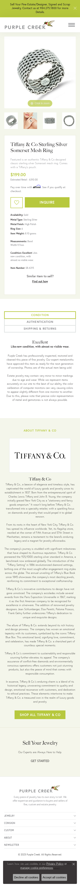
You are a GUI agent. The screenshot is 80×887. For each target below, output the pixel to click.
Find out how (40, 281)
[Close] (75, 8)
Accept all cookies (54, 877)
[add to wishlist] (16, 202)
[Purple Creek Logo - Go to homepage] (29, 24)
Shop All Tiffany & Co (40, 714)
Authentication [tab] (40, 322)
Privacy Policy (55, 863)
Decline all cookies (26, 877)
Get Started (40, 761)
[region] (40, 72)
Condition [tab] (40, 315)
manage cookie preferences (36, 867)
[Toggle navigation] (71, 25)
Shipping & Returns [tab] (40, 328)
